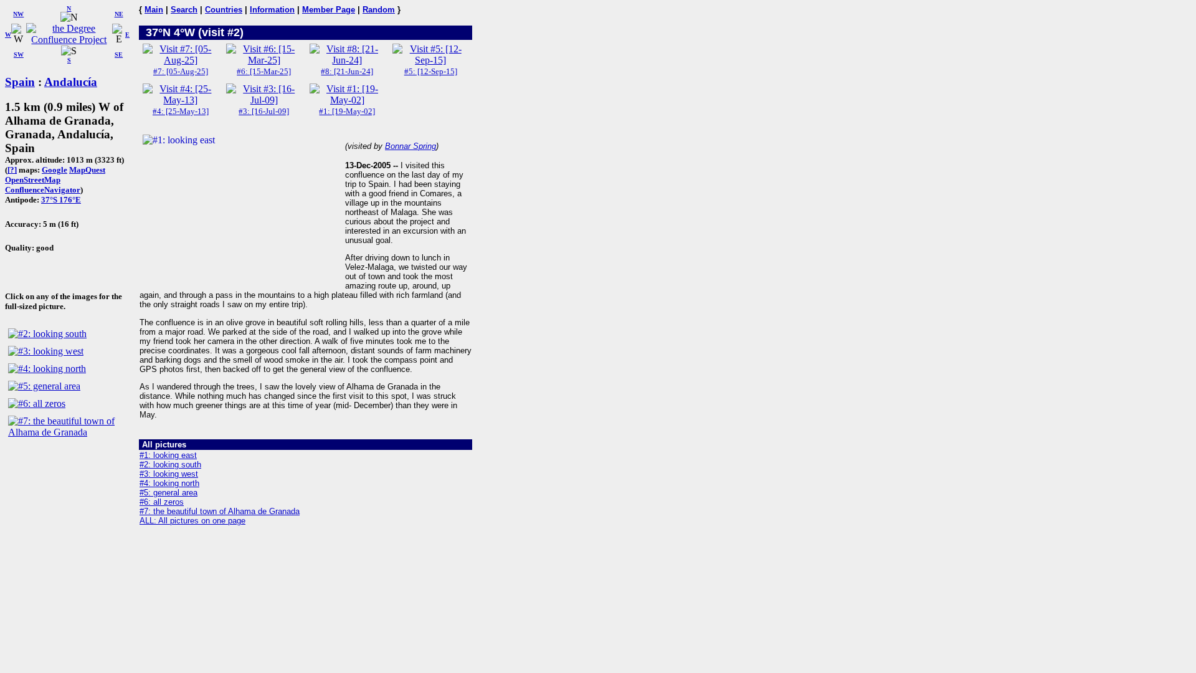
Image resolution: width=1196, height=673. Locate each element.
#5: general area (168, 492)
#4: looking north (169, 483)
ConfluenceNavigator (42, 189)
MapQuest (87, 169)
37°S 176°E (61, 199)
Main (154, 9)
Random (379, 9)
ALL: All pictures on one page (192, 520)
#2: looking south (170, 464)
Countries (223, 9)
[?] (12, 169)
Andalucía (70, 81)
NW (18, 14)
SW (19, 54)
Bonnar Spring (410, 146)
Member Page (328, 9)
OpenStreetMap (32, 179)
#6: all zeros (162, 502)
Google (54, 169)
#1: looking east (168, 455)
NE (119, 14)
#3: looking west (169, 474)
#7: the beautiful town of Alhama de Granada (220, 511)
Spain (20, 81)
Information (272, 9)
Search (184, 9)
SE (119, 54)
